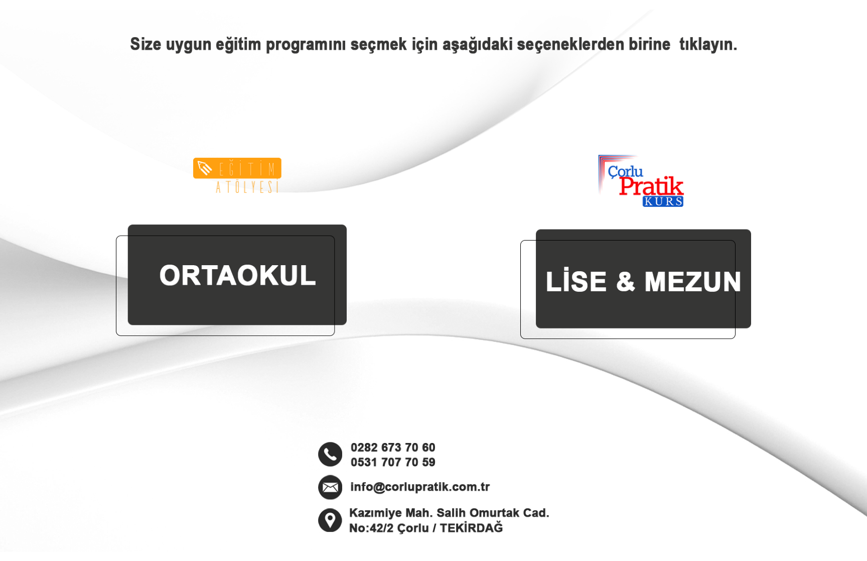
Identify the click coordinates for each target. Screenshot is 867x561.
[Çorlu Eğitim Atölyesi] (231, 247)
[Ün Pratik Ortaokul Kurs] (635, 247)
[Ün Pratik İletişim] (433, 51)
